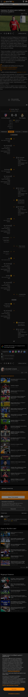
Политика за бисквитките (14, 671)
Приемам (14, 689)
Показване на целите (14, 693)
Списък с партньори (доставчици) (10, 685)
